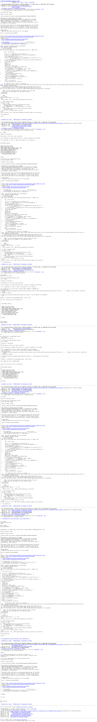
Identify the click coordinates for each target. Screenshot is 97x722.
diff (2, 45)
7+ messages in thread (26, 119)
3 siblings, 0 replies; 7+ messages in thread (13, 392)
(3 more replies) (16, 7)
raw (42, 9)
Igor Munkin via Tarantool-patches (20, 391)
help (18, 2)
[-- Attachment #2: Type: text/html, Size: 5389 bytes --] (15, 638)
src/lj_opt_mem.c (5, 41)
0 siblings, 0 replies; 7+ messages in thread (13, 330)
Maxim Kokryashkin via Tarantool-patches (22, 390)
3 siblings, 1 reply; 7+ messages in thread (13, 128)
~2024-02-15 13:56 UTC (21, 706)
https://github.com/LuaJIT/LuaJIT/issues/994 (13, 39)
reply (10, 119)
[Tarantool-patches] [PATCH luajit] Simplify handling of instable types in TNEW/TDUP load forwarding (37, 123)
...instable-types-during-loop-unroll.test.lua (13, 42)
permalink (37, 9)
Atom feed (32, 2)
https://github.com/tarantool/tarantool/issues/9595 (16, 186)
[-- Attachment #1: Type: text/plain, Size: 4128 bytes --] (16, 518)
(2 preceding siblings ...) (18, 645)
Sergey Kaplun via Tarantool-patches (22, 125)
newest (30, 706)
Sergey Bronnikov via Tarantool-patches (22, 6)
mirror (26, 2)
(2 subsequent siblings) (18, 127)
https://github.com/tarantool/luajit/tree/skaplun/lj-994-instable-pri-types (24, 36)
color (22, 2)
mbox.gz (23, 708)
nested (18, 119)
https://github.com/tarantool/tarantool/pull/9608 (20, 37)
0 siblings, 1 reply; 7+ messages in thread (13, 270)
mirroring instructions (21, 719)
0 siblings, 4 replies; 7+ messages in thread (13, 8)
